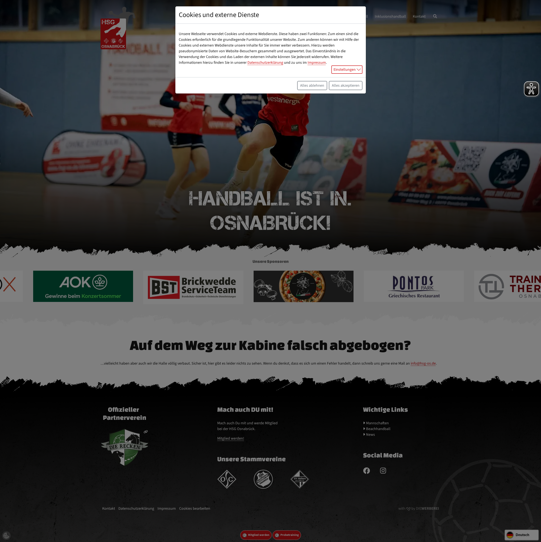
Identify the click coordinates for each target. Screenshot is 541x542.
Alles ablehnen (312, 85)
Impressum (317, 62)
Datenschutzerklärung (265, 62)
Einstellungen (345, 69)
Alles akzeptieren (345, 85)
